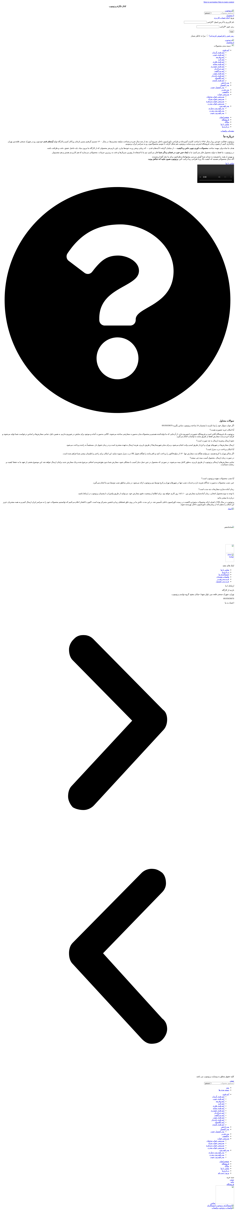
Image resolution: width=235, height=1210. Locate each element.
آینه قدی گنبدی (218, 80)
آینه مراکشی (219, 71)
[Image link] (215, 509)
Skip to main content (226, 2)
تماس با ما (225, 570)
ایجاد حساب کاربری (222, 18)
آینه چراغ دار (219, 69)
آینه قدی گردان (218, 52)
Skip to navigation (211, 2)
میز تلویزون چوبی (217, 113)
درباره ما (225, 572)
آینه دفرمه (220, 57)
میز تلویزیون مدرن (216, 111)
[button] (117, 723)
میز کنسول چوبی (217, 87)
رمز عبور (227, 27)
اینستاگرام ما (224, 574)
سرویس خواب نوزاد (216, 99)
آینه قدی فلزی (218, 62)
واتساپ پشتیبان (222, 577)
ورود (231, 31)
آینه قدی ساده (218, 64)
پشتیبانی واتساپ (227, 131)
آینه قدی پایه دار (218, 76)
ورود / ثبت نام (223, 1173)
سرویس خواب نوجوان (215, 97)
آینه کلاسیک (219, 78)
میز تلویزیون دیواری (216, 108)
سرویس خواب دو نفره (215, 101)
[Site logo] (229, 11)
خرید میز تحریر (223, 579)
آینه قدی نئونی (218, 73)
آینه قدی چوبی (218, 55)
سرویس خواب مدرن (216, 104)
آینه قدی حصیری (217, 66)
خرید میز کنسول (222, 581)
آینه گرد (221, 59)
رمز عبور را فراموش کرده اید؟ (221, 36)
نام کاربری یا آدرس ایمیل (220, 22)
